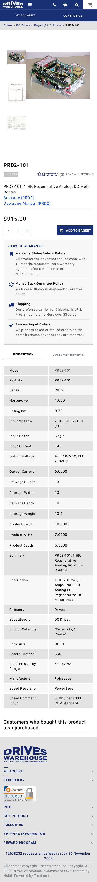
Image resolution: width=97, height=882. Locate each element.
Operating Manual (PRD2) (27, 203)
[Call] (55, 4)
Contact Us (72, 15)
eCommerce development (64, 871)
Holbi (8, 876)
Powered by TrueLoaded (33, 876)
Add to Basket (78, 230)
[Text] (65, 4)
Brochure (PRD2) (19, 198)
